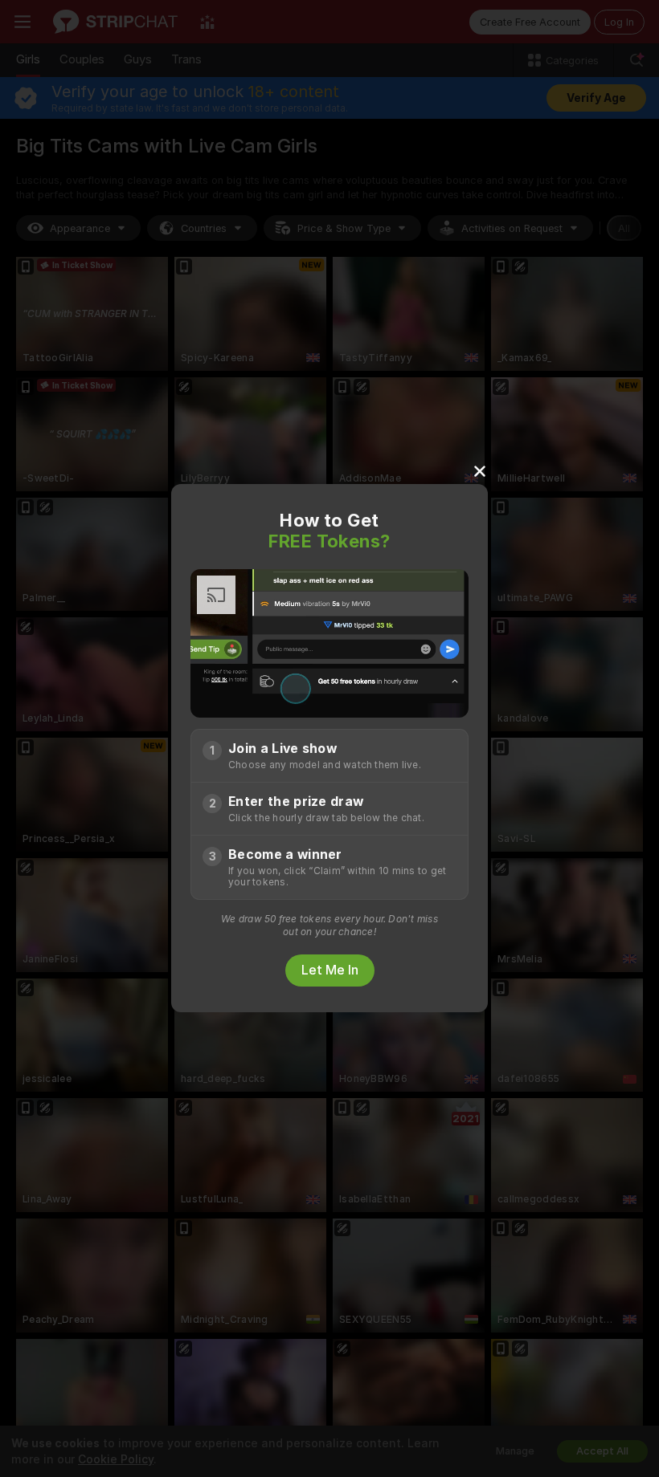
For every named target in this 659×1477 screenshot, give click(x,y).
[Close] (480, 470)
